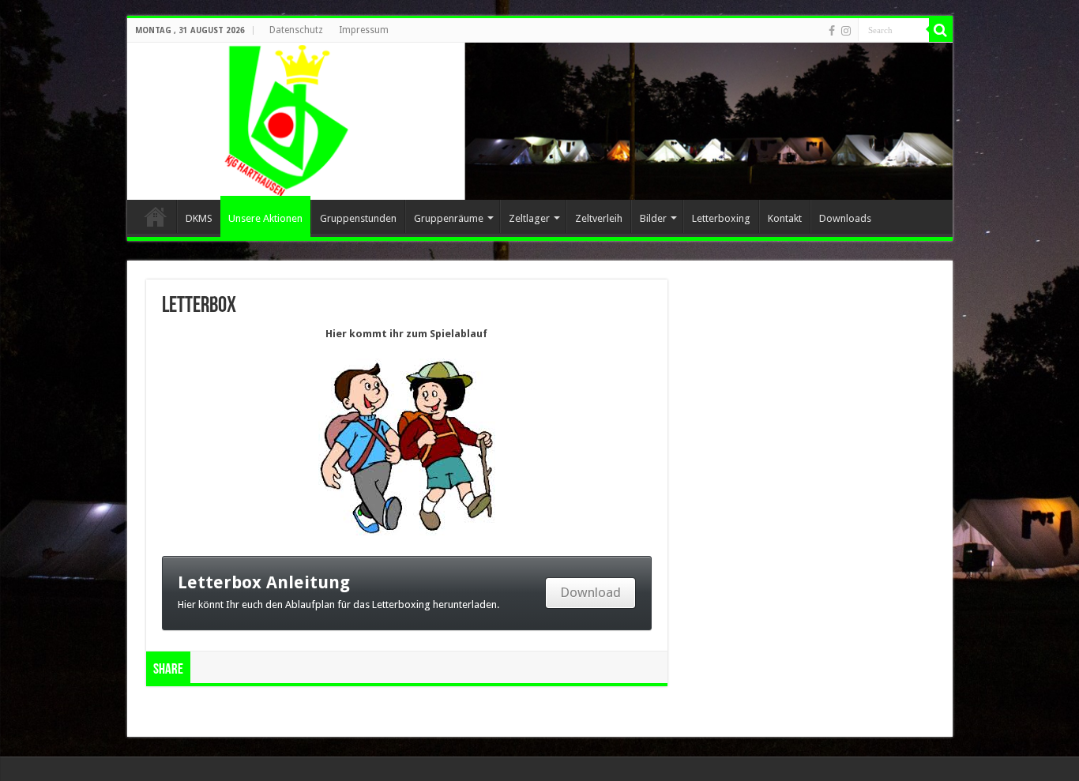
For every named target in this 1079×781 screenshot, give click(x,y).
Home (155, 216)
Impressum (364, 30)
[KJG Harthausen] (540, 121)
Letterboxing (721, 218)
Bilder (653, 218)
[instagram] (846, 30)
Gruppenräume (448, 218)
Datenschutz (296, 30)
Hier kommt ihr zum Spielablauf (406, 334)
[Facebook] (832, 30)
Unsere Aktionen (265, 218)
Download (590, 592)
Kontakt (785, 218)
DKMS (199, 218)
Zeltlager (529, 218)
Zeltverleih (598, 218)
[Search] (941, 30)
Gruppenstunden (358, 218)
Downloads (845, 218)
